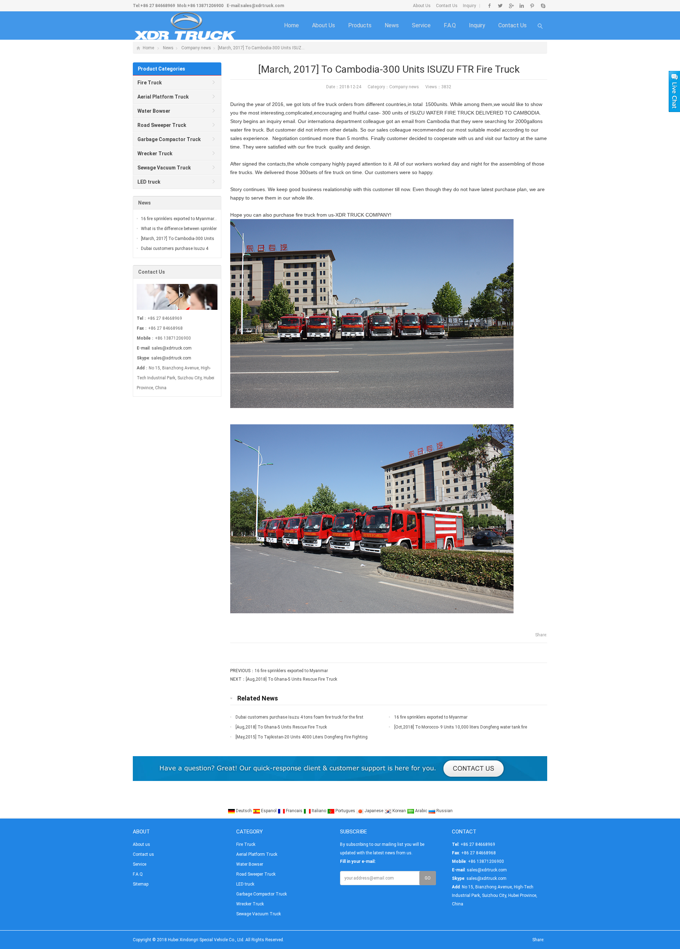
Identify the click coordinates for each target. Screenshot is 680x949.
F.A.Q (450, 25)
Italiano (319, 810)
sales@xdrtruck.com (262, 5)
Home (291, 25)
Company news (196, 47)
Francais (294, 810)
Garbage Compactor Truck (261, 894)
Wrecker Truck (250, 903)
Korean (399, 810)
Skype (542, 5)
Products (360, 25)
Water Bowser (249, 864)
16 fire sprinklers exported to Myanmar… (179, 218)
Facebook (489, 5)
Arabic (421, 810)
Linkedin (521, 5)
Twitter (500, 5)
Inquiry (469, 5)
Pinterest (532, 5)
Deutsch (244, 810)
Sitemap (140, 884)
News (392, 25)
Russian (444, 810)
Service (421, 25)
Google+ (510, 5)
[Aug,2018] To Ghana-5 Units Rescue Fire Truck (291, 679)
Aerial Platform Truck (256, 854)
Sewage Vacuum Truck (258, 913)
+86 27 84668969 (157, 5)
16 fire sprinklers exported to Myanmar (291, 670)
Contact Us (447, 5)
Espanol (269, 810)
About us (323, 25)
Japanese (373, 810)
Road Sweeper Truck (256, 874)
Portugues (345, 810)
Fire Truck (245, 844)
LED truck (245, 884)
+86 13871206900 (205, 5)
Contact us (512, 25)
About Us (422, 5)
